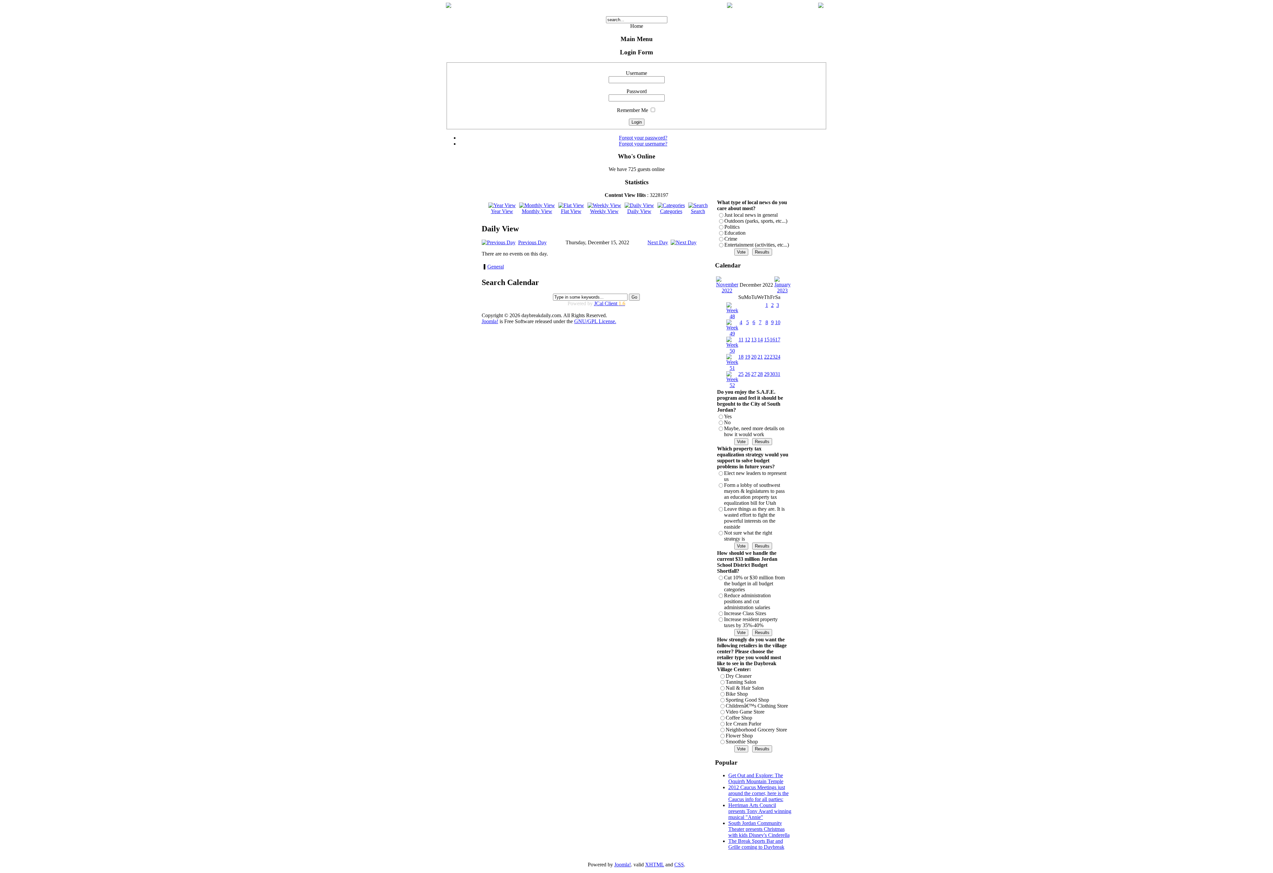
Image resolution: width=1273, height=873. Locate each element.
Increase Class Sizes (745, 613)
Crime (730, 239)
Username (636, 73)
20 (754, 357)
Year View (502, 211)
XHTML (654, 864)
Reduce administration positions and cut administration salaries (747, 601)
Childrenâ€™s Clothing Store (757, 706)
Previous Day (532, 242)
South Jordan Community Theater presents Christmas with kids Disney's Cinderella (759, 829)
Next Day (657, 242)
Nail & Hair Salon (745, 688)
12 (747, 339)
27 (754, 374)
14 (760, 339)
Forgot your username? (643, 143)
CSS (679, 864)
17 (777, 339)
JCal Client (609, 303)
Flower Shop (739, 735)
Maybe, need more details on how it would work (754, 431)
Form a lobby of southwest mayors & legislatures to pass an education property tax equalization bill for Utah (754, 494)
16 (772, 339)
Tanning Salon (741, 682)
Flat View (571, 211)
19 (747, 357)
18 (741, 357)
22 (766, 357)
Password (637, 91)
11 (741, 339)
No (727, 422)
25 (741, 374)
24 (777, 357)
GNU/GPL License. (595, 321)
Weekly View (604, 211)
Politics (732, 227)
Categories (671, 211)
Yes (728, 416)
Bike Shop (737, 694)
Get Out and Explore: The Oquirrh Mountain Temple (755, 778)
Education (735, 233)
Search (698, 211)
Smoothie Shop (742, 741)
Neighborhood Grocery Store (756, 729)
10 (777, 322)
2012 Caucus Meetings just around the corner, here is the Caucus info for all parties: (758, 793)
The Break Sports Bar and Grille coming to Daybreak (756, 844)
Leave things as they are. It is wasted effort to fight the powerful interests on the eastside (754, 518)
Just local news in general (751, 215)
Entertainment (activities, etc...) (756, 245)
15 (766, 339)
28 (760, 374)
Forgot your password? (643, 138)
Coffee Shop (739, 718)
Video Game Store (745, 712)
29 (766, 374)
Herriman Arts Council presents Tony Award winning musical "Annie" (759, 811)
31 (777, 374)
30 (772, 374)
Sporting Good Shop (747, 700)
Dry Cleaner (739, 676)
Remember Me (632, 110)
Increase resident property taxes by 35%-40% (751, 622)
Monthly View (537, 211)
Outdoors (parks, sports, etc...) (755, 221)
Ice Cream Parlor (743, 724)
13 (754, 339)
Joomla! (490, 321)
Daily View (639, 211)
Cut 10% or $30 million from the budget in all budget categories (754, 583)
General (495, 266)
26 (747, 374)
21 (760, 357)
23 (772, 357)
